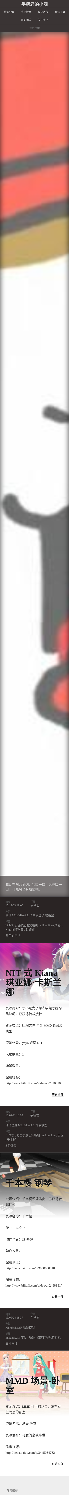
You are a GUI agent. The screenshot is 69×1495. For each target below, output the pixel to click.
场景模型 (35, 915)
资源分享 (9, 12)
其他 (8, 915)
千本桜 (11, 1139)
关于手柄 (43, 20)
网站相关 (26, 20)
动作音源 (11, 1125)
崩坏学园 (18, 929)
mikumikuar (47, 925)
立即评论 (11, 1343)
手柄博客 (26, 12)
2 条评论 (11, 1145)
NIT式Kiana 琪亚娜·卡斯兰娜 (33, 982)
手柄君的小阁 (34, 4)
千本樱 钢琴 (29, 1183)
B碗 (58, 925)
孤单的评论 (13, 935)
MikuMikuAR (20, 915)
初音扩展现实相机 (26, 925)
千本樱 (10, 1135)
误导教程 (43, 12)
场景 (32, 1337)
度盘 (60, 1135)
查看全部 (57, 1094)
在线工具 (60, 12)
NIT (8, 929)
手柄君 (35, 905)
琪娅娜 (30, 929)
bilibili (9, 925)
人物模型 (48, 915)
